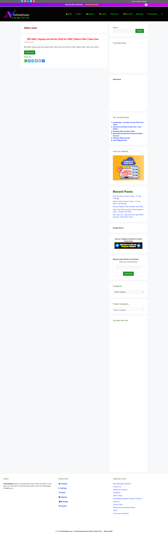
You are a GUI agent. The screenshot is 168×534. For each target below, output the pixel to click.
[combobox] (128, 309)
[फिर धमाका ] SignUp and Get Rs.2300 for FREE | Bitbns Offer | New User (63, 39)
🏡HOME (69, 14)
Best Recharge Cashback (122, 484)
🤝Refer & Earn (128, 14)
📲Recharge (114, 14)
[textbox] (128, 310)
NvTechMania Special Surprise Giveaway (127, 498)
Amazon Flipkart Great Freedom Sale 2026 (128, 206)
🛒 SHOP (78, 14)
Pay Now (116, 501)
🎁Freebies (102, 14)
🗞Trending (139, 14)
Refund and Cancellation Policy (124, 507)
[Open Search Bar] (161, 14)
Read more (30, 52)
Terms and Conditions (121, 513)
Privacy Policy (118, 504)
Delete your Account (120, 490)
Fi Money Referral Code (121, 138)
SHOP (115, 510)
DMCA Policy (117, 495)
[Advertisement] (126, 93)
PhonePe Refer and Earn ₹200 (124, 131)
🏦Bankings (90, 14)
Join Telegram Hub (120, 140)
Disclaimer (116, 493)
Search (115, 28)
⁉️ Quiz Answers (152, 14)
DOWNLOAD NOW (91, 4)
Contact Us (117, 487)
